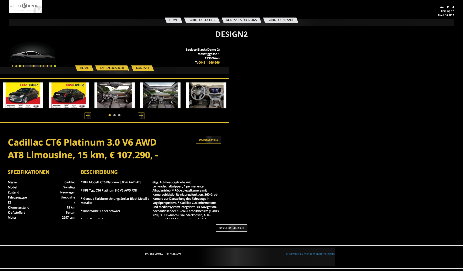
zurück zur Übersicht (231, 227)
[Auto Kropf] (25, 6)
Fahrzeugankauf (281, 20)
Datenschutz (154, 253)
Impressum (173, 253)
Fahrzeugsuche (201, 20)
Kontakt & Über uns (241, 20)
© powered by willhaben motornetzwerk (310, 253)
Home (173, 20)
